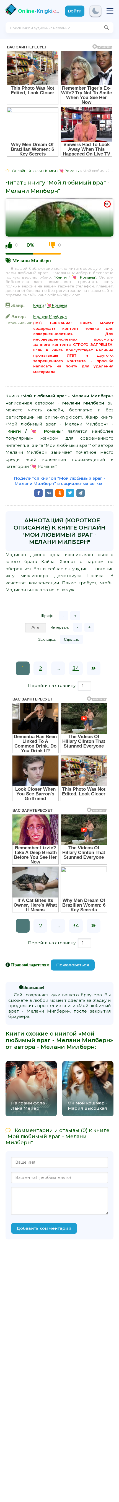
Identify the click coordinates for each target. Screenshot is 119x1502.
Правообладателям (30, 965)
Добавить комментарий (44, 1228)
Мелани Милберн (31, 260)
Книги (61, 277)
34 (76, 668)
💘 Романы (83, 277)
